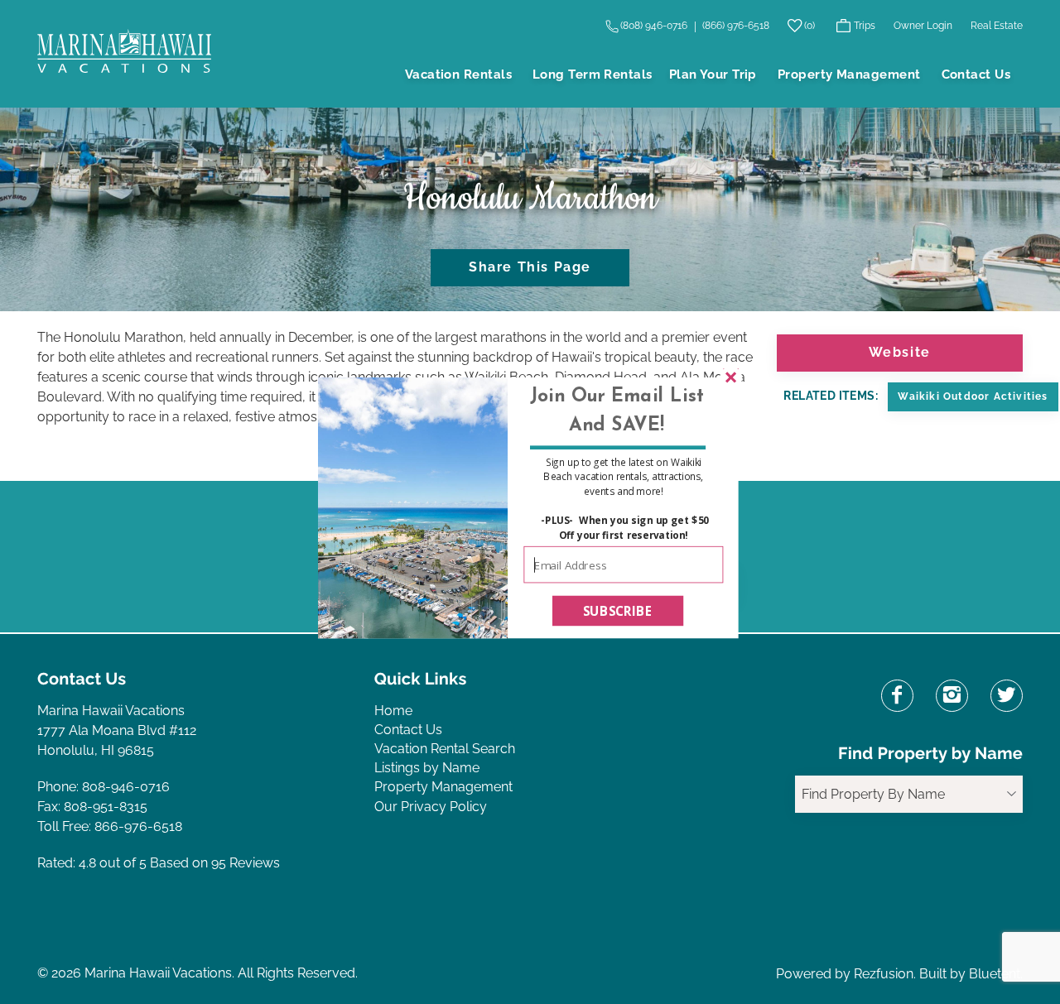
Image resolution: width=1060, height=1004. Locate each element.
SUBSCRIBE (618, 610)
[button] (616, 411)
